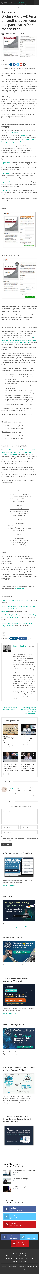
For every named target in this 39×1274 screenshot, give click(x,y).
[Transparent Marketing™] (7, 1181)
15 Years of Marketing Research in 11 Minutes (24, 1171)
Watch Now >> (7, 968)
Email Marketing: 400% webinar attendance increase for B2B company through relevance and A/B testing (19, 340)
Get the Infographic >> (9, 1106)
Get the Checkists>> (9, 885)
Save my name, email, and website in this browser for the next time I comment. (20, 840)
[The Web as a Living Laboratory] (7, 1189)
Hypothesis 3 (5, 182)
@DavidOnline (19, 589)
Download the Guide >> (10, 1154)
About (15, 1261)
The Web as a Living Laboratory (22, 1187)
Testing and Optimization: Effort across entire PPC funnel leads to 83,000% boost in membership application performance (18, 452)
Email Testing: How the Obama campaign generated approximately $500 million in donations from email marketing (18, 608)
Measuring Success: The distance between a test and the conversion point (28, 710)
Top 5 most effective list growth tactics (10, 708)
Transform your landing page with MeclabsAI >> (17, 927)
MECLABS (14, 133)
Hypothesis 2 (5, 173)
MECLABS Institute (32, 1266)
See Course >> (7, 1057)
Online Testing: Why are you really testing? (15, 600)
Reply (36, 796)
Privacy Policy (30, 1258)
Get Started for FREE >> (10, 1014)
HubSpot (23, 135)
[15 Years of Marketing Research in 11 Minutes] (7, 1173)
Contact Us (22, 1261)
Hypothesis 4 (5, 190)
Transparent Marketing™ (20, 1179)
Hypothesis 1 (5, 163)
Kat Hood (12, 788)
